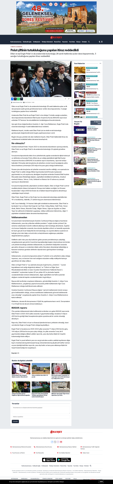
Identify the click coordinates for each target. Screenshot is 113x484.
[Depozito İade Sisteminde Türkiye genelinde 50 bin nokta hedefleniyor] (41, 387)
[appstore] (49, 460)
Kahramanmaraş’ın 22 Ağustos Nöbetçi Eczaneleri (92, 113)
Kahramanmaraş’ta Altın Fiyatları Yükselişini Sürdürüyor (93, 71)
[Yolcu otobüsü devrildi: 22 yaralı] (41, 368)
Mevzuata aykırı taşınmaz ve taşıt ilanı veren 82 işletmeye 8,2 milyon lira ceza (61, 377)
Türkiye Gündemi (47, 42)
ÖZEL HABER (58, 478)
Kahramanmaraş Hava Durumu (44, 447)
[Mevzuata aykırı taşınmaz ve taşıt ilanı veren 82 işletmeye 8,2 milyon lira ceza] (61, 368)
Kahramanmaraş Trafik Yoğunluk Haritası (90, 447)
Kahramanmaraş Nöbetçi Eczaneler (21, 447)
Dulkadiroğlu (27, 42)
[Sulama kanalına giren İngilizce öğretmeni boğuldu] (21, 387)
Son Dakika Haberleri (64, 453)
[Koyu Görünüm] (99, 42)
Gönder (15, 421)
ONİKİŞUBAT (24, 478)
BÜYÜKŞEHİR (14, 478)
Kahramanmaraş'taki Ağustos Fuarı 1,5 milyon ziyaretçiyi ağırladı (93, 80)
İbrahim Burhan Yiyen (18, 102)
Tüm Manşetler (40, 453)
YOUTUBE (67, 478)
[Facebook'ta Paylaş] (12, 99)
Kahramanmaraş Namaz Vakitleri (68, 447)
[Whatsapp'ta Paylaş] (18, 99)
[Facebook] (52, 441)
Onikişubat (36, 42)
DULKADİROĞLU (35, 478)
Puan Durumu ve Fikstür (18, 453)
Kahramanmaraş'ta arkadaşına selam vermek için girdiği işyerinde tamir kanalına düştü (93, 88)
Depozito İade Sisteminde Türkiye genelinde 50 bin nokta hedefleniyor (40, 395)
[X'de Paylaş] (15, 99)
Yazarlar (65, 42)
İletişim (84, 42)
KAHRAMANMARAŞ (92, 67)
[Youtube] (61, 441)
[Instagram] (58, 441)
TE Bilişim (93, 479)
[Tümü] (100, 63)
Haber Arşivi (86, 453)
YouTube (72, 42)
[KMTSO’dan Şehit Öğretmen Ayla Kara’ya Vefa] (61, 387)
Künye (78, 42)
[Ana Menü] (102, 42)
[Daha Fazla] (21, 99)
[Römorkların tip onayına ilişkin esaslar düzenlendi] (21, 368)
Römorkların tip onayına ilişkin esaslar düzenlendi (93, 96)
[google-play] (64, 460)
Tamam (101, 481)
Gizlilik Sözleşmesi (70, 482)
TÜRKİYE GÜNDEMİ (47, 478)
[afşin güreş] (56, 17)
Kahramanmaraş (15, 42)
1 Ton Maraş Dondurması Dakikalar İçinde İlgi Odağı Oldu (93, 104)
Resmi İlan (57, 42)
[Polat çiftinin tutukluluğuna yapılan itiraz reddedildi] (40, 79)
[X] (55, 441)
